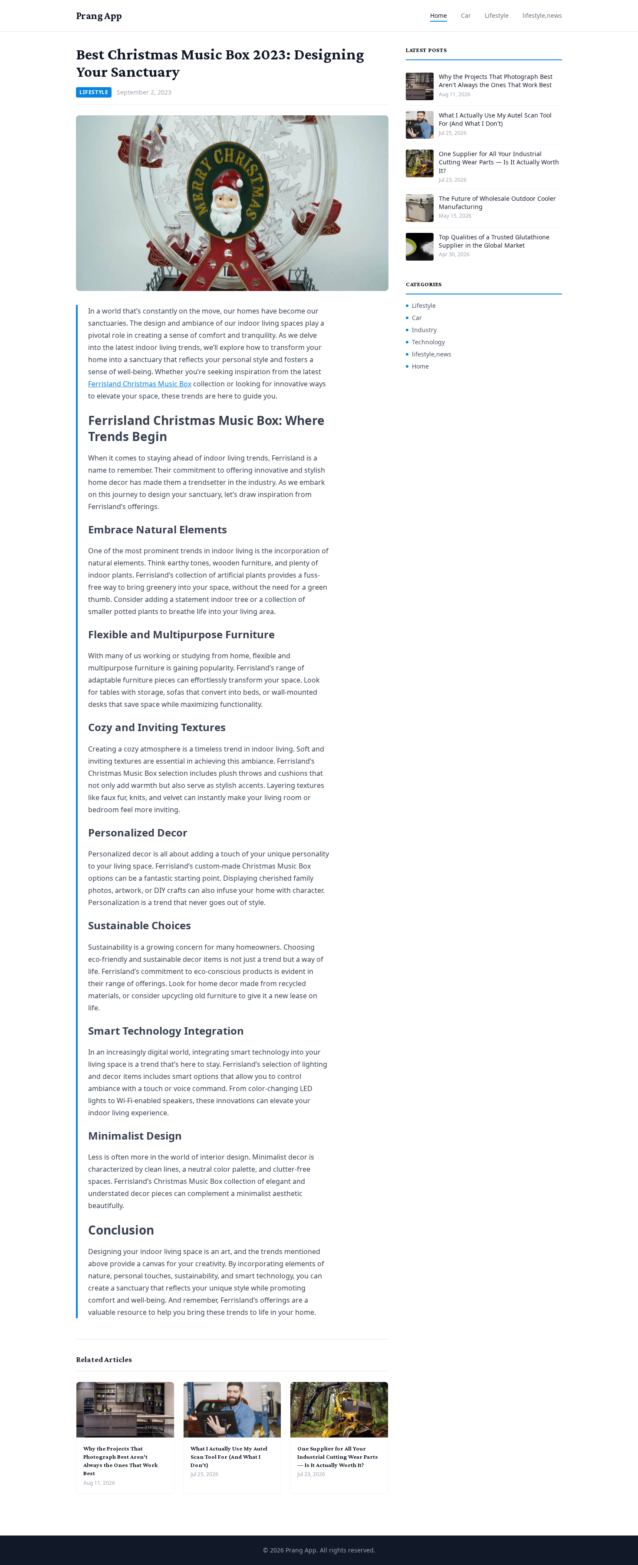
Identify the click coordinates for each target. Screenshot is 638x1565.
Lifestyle (497, 15)
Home (438, 15)
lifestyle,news (542, 15)
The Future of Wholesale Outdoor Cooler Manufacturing (497, 202)
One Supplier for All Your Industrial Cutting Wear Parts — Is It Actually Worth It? (337, 1457)
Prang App (99, 15)
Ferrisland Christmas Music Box (139, 384)
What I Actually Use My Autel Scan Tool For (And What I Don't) (229, 1457)
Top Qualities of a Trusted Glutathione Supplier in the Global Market (494, 241)
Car (466, 15)
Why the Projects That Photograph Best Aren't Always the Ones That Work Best (495, 80)
